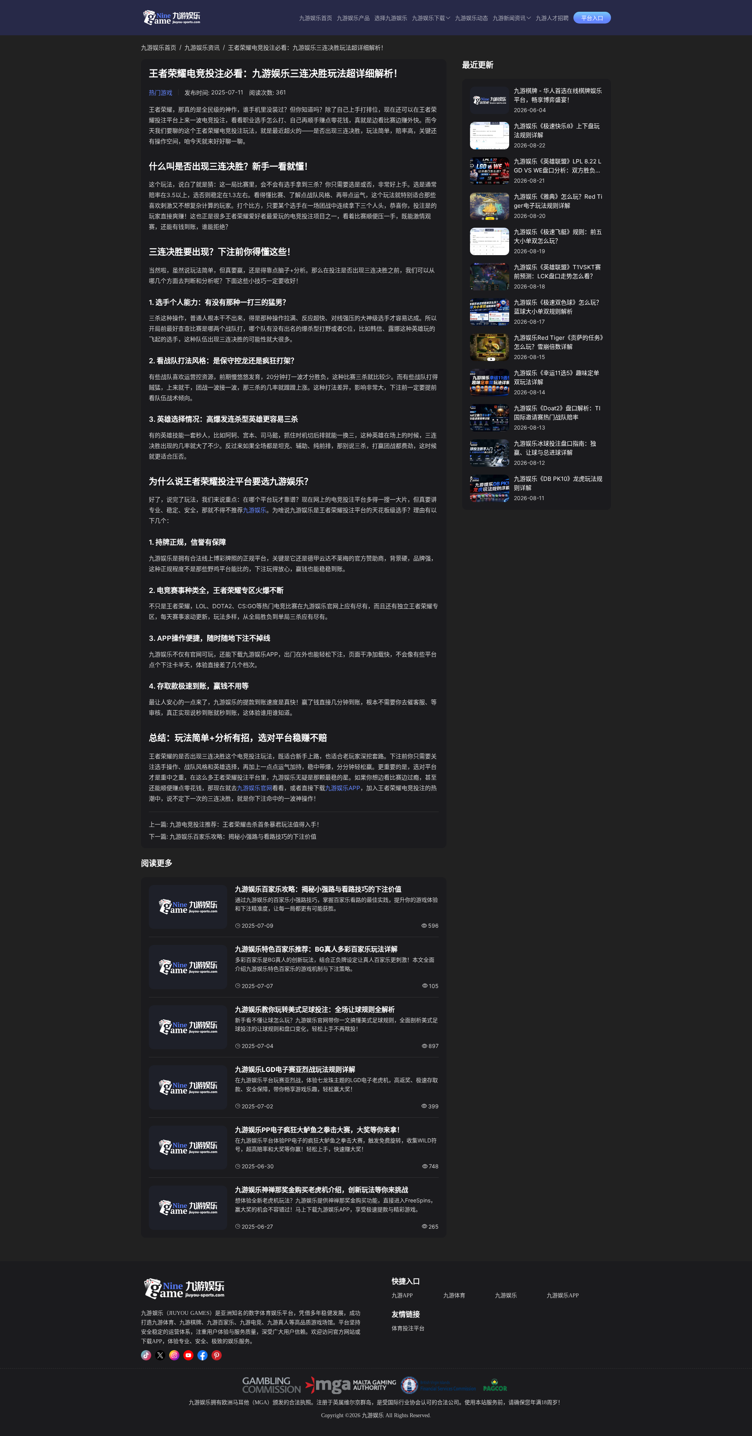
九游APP (402, 1295)
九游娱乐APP (342, 788)
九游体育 (454, 1295)
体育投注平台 (408, 1328)
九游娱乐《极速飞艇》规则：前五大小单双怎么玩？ (558, 236)
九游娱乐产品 (353, 18)
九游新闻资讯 (509, 18)
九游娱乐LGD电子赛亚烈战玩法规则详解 (295, 1069)
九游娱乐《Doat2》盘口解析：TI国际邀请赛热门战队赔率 (557, 412)
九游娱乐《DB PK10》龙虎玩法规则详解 (558, 483)
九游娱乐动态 (471, 18)
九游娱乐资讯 (202, 47)
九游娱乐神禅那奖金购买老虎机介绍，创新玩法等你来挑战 (321, 1190)
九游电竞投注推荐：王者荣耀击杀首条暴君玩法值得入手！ (246, 824)
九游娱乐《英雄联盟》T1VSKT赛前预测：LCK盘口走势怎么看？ (557, 271)
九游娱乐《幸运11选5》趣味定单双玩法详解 (556, 377)
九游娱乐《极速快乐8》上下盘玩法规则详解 (557, 130)
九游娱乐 (254, 510)
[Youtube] (188, 1355)
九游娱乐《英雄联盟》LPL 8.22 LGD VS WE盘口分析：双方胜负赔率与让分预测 (557, 166)
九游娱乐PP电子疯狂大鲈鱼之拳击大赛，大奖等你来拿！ (319, 1130)
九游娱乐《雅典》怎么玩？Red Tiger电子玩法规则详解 (558, 201)
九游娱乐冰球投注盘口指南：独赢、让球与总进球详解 (555, 448)
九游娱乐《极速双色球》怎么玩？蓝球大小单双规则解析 (558, 307)
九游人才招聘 (552, 18)
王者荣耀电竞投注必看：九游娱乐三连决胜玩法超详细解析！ (307, 47)
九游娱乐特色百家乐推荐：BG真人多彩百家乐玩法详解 (316, 949)
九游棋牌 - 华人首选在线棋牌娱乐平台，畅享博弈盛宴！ (558, 95)
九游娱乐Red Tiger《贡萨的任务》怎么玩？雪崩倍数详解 (558, 342)
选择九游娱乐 (390, 18)
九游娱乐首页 (315, 18)
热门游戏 (160, 92)
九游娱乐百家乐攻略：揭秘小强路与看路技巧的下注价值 (243, 836)
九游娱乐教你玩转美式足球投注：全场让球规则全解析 (315, 1010)
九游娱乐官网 (254, 788)
